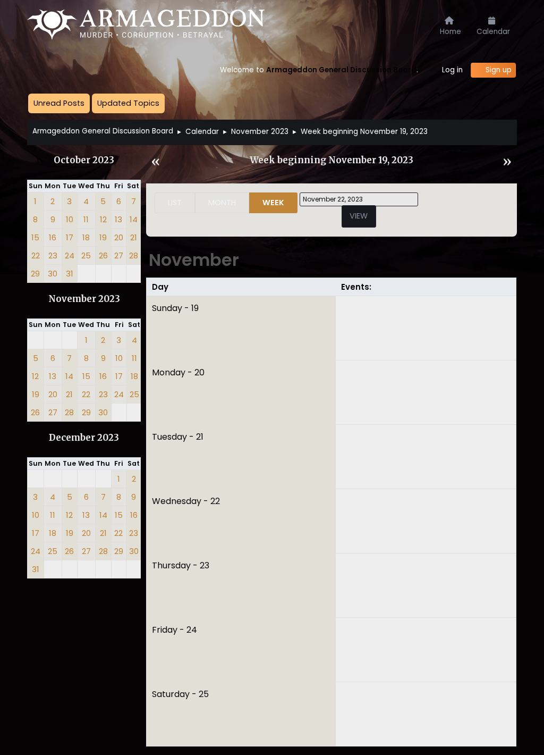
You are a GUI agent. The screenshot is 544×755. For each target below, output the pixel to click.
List (175, 202)
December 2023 (84, 437)
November (194, 260)
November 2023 (84, 299)
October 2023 (84, 160)
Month (222, 202)
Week (273, 202)
